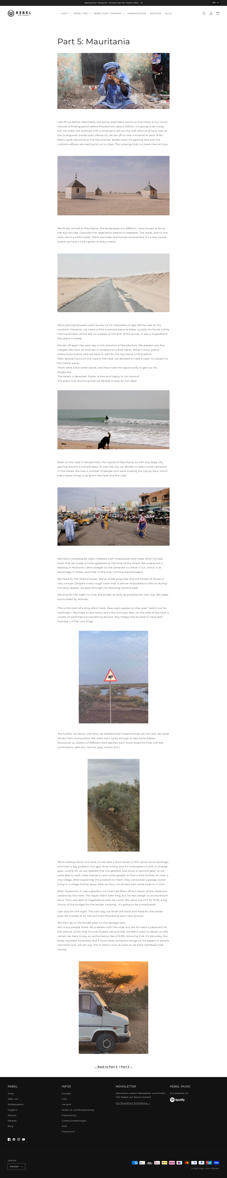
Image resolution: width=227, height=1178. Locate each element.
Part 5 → (127, 1066)
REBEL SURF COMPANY (209, 1169)
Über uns (13, 1099)
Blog (10, 1126)
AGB (64, 1126)
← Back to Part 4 (106, 1066)
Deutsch (14, 1166)
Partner (12, 1115)
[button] (204, 13)
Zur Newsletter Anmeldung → (133, 1103)
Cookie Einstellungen (74, 1120)
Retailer (12, 1120)
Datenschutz (69, 1115)
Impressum (68, 1131)
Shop (11, 1093)
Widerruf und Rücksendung (78, 1110)
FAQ (64, 1099)
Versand (66, 1104)
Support (12, 1110)
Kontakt (66, 1093)
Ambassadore (16, 1104)
